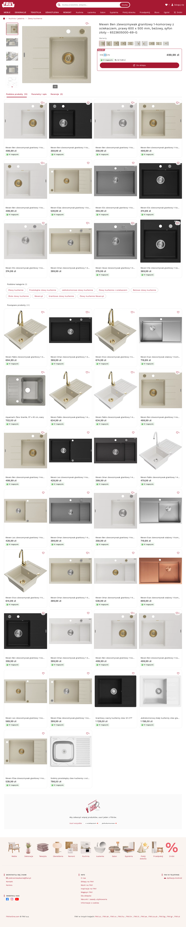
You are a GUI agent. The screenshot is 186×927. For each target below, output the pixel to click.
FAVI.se (144, 916)
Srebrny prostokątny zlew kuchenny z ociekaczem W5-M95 (77, 778)
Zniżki (171, 856)
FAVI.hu (121, 916)
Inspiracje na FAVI (88, 889)
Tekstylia (43, 856)
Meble (14, 856)
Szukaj (125, 5)
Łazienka (100, 856)
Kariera (9, 885)
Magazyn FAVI (86, 892)
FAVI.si (177, 916)
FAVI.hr (129, 916)
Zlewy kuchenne (35, 18)
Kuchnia (85, 856)
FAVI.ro (113, 916)
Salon (114, 856)
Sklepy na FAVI (87, 882)
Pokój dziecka (143, 857)
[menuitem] (7, 12)
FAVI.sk (106, 916)
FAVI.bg (162, 916)
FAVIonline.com (12, 916)
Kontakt (9, 882)
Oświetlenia (58, 856)
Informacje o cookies (90, 903)
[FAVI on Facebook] (7, 899)
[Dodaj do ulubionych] (88, 103)
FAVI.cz (98, 916)
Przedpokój (158, 856)
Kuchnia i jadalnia (16, 18)
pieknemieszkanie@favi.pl (20, 878)
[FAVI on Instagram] (12, 899)
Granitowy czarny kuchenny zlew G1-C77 (114, 718)
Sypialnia (129, 856)
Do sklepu (141, 65)
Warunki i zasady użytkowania (94, 899)
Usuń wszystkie (75, 823)
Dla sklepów (86, 896)
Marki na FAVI (87, 885)
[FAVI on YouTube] (17, 899)
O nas (83, 878)
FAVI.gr (170, 916)
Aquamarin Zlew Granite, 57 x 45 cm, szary (25, 417)
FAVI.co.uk (153, 916)
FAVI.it (137, 916)
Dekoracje (28, 856)
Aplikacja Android (174, 878)
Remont (71, 856)
